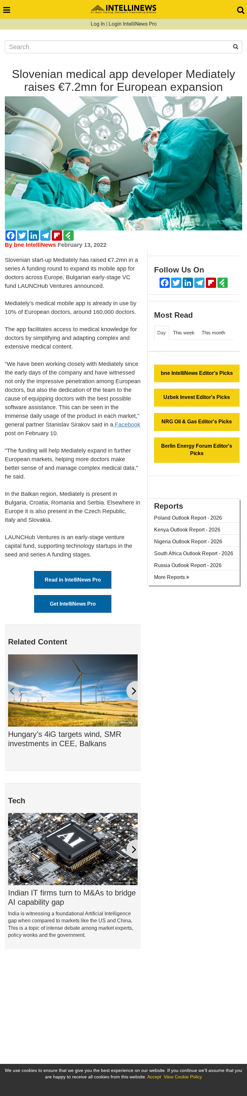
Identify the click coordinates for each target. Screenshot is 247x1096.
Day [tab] (161, 332)
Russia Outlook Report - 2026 (188, 565)
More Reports (170, 577)
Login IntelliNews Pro (133, 24)
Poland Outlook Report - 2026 (188, 518)
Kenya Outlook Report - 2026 (187, 529)
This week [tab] (184, 332)
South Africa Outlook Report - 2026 (193, 553)
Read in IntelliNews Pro (73, 580)
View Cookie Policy (183, 1076)
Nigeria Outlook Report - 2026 (188, 541)
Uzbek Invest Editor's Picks (196, 397)
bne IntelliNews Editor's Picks (197, 373)
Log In (98, 24)
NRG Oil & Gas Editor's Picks (196, 421)
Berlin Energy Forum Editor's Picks (196, 449)
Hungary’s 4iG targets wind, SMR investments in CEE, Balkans (64, 739)
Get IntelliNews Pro (73, 604)
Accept (154, 1076)
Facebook (126, 424)
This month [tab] (213, 332)
